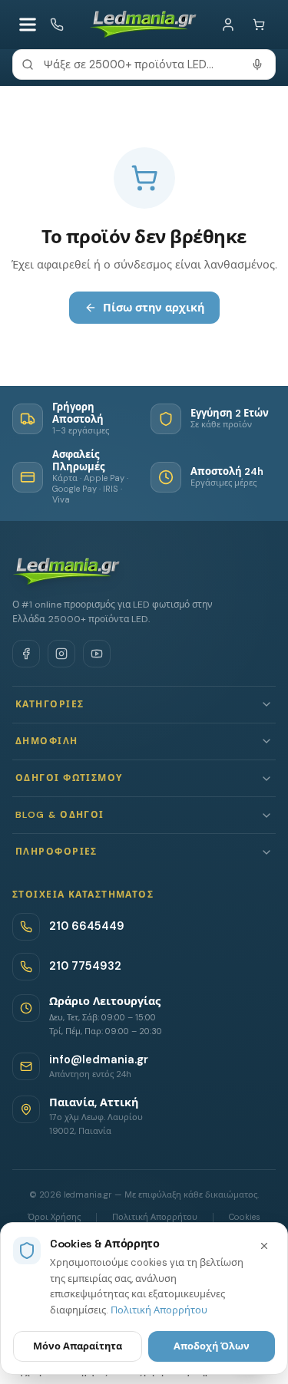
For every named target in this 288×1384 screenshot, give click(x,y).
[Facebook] (26, 653)
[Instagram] (61, 653)
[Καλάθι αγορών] (259, 24)
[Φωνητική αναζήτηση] (257, 64)
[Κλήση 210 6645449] (57, 24)
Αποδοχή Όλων (212, 1346)
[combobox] (144, 64)
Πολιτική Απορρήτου (159, 1309)
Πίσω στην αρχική (153, 308)
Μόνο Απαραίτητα (77, 1346)
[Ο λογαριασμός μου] (228, 24)
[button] (144, 705)
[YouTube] (97, 653)
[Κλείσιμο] (264, 1246)
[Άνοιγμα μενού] (27, 24)
